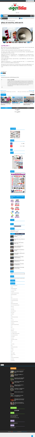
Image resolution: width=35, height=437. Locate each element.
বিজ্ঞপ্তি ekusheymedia (14, 303)
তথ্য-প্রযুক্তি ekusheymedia (15, 333)
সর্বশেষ (12, 233)
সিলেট (11, 327)
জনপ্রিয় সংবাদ (17, 233)
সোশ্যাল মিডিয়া (13, 336)
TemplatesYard (15, 431)
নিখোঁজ (12, 351)
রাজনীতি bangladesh (14, 288)
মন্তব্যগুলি (22, 233)
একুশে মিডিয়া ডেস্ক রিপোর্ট (14, 339)
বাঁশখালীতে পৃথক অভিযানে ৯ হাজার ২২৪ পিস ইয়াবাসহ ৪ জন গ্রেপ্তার (22, 18)
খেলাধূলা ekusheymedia (14, 300)
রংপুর (11, 297)
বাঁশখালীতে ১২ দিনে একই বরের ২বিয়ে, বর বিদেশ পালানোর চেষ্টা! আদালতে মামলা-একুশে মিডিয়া (19, 403)
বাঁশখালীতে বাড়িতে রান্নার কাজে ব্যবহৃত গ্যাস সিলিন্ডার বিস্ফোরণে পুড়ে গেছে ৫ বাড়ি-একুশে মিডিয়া (19, 400)
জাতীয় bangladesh (14, 294)
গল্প (11, 342)
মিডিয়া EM (12, 306)
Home (2, 20)
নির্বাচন (12, 318)
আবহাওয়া (4, 20)
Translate (16, 231)
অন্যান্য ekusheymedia (14, 321)
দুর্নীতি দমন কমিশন (13, 354)
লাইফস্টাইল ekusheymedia (15, 324)
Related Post (3, 94)
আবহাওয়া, (10, 24)
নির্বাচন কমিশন (12, 312)
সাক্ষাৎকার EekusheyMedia (15, 357)
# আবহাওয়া (4, 73)
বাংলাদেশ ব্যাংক (13, 360)
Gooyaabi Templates (24, 431)
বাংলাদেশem (12, 291)
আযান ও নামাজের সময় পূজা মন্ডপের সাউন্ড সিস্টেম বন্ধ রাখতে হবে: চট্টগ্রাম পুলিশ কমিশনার (19, 372)
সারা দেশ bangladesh (14, 285)
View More (32, 94)
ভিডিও (12, 345)
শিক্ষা (11, 315)
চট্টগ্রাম (14, 18)
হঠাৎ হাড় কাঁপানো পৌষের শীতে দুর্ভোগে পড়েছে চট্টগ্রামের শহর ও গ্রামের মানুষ (28, 104)
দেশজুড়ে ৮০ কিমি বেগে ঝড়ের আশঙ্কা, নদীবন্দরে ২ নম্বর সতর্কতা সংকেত (6, 104)
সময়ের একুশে (12, 309)
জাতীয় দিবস (12, 330)
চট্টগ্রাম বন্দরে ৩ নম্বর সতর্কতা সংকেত (16, 103)
